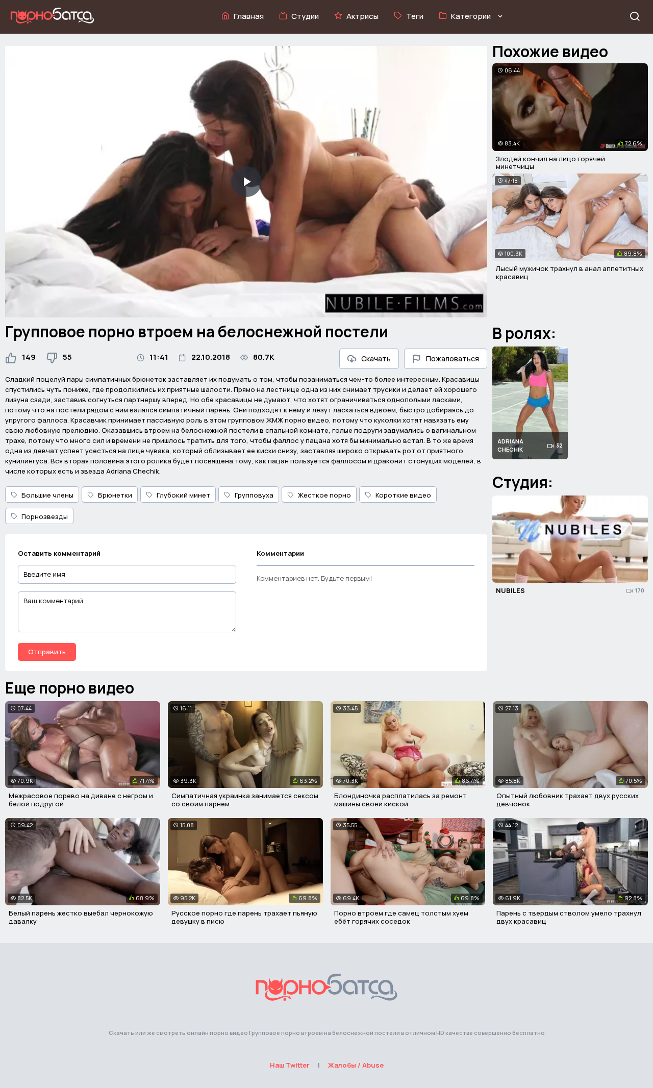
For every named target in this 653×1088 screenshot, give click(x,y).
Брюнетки (115, 495)
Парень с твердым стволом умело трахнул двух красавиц (568, 917)
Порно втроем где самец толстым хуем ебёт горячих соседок (401, 917)
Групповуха (254, 495)
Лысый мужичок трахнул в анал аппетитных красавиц (569, 272)
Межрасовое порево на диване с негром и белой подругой (81, 799)
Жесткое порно (324, 495)
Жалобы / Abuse (356, 1065)
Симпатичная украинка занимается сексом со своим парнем (244, 799)
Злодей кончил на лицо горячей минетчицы (550, 162)
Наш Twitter (290, 1065)
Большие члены (47, 495)
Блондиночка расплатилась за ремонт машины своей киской (400, 799)
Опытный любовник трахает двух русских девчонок (567, 799)
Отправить (47, 651)
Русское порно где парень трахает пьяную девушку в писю (244, 917)
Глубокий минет (183, 495)
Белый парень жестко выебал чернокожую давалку (81, 917)
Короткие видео (403, 495)
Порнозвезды (44, 516)
